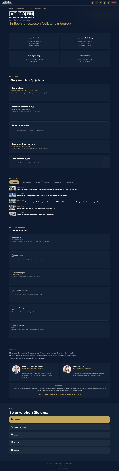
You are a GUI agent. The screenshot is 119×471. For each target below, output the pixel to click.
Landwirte (69, 182)
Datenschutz (63, 466)
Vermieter (57, 182)
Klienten (14, 182)
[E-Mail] (100, 2)
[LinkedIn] (104, 2)
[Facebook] (108, 2)
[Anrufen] (96, 2)
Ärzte (38, 182)
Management (26, 182)
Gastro (46, 182)
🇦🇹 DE (114, 3)
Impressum (55, 466)
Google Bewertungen (62, 468)
